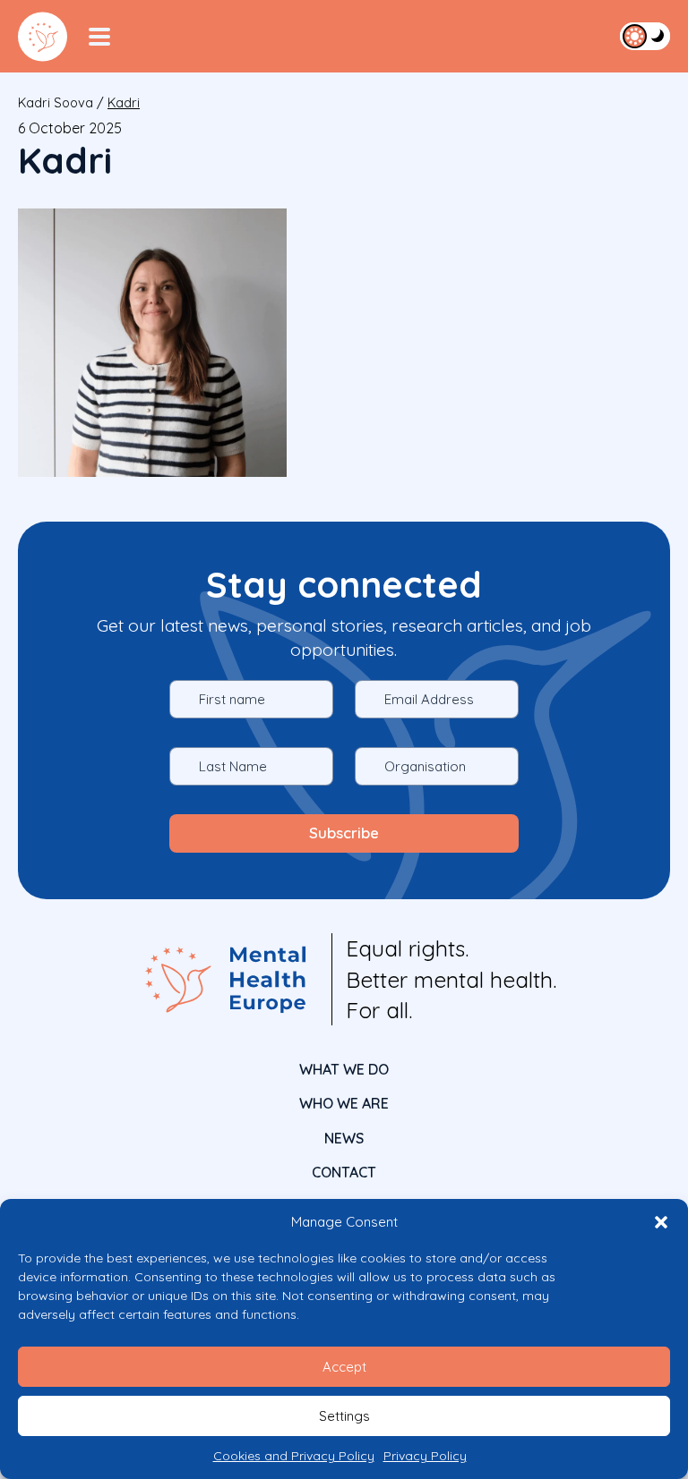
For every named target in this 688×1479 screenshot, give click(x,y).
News (344, 1138)
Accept (344, 1366)
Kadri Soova (55, 102)
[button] (661, 1222)
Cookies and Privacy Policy (293, 1456)
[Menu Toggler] (99, 37)
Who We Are (344, 1103)
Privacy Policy (425, 1456)
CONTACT (344, 1172)
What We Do (344, 1069)
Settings (344, 1415)
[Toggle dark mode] (645, 35)
